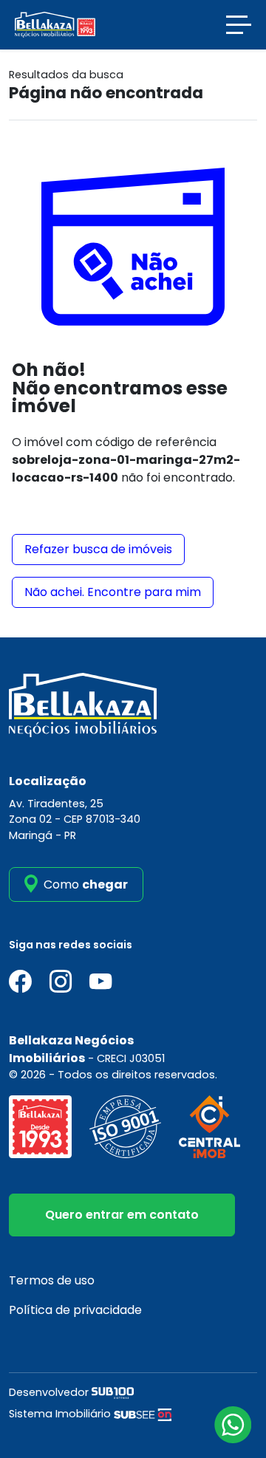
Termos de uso (52, 1280)
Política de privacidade (75, 1309)
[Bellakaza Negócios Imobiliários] (55, 24)
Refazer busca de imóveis (98, 549)
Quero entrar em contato (122, 1214)
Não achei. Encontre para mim (112, 591)
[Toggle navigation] (238, 25)
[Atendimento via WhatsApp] (232, 1424)
